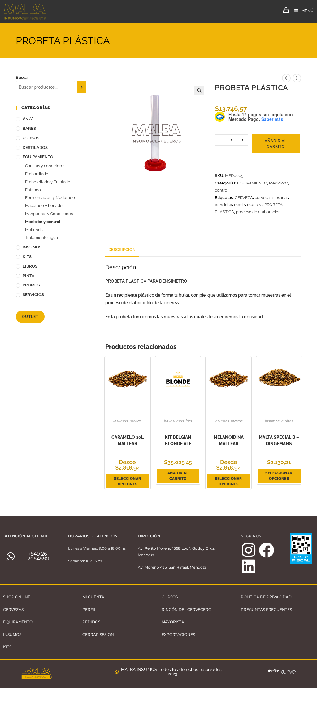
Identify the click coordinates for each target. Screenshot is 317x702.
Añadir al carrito (276, 144)
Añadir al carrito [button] (178, 476)
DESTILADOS (35, 147)
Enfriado (33, 190)
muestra (255, 204)
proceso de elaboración (258, 211)
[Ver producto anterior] (286, 78)
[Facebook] (266, 550)
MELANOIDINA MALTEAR (229, 440)
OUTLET (30, 317)
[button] (199, 90)
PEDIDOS (91, 622)
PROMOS (31, 285)
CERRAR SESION (98, 634)
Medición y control (42, 221)
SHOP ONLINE (16, 596)
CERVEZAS (13, 609)
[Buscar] (82, 87)
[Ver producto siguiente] (297, 78)
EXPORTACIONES (178, 634)
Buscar (22, 77)
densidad (223, 204)
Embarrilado (36, 173)
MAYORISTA (173, 622)
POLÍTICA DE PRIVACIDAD (266, 596)
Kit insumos (174, 421)
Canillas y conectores (45, 165)
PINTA (28, 275)
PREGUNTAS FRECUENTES (266, 609)
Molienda (34, 229)
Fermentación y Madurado (50, 197)
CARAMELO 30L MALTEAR (127, 440)
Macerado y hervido (44, 205)
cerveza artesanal (271, 197)
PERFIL (89, 609)
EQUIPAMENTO (18, 622)
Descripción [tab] (122, 249)
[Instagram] (248, 550)
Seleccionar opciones (127, 481)
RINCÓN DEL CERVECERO (186, 609)
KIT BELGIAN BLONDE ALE (178, 440)
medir (239, 204)
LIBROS (30, 266)
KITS (189, 421)
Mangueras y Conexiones (49, 213)
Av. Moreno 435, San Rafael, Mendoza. (173, 567)
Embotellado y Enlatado (47, 182)
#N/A (28, 118)
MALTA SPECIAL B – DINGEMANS (279, 440)
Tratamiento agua (41, 237)
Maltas (135, 421)
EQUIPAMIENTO (252, 183)
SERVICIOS (33, 294)
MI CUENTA (93, 596)
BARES (29, 128)
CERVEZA (244, 197)
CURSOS (31, 138)
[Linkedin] (248, 566)
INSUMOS (120, 421)
